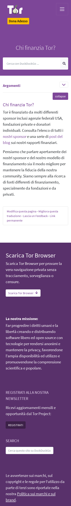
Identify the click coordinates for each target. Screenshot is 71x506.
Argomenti (11, 85)
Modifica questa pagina (21, 211)
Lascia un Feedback (35, 216)
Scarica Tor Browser (21, 293)
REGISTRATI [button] (15, 425)
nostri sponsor (14, 136)
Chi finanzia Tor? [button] (18, 105)
